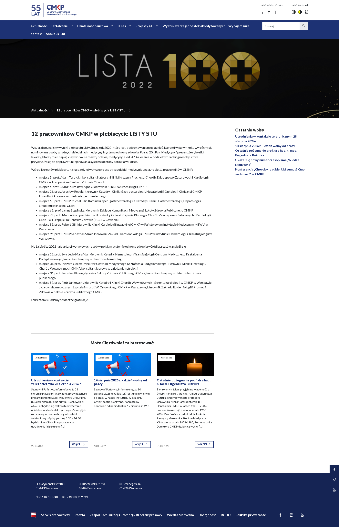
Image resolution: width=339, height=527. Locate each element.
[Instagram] (291, 515)
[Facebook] (280, 515)
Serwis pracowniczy (55, 515)
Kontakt (36, 34)
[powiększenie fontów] (263, 12)
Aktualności (38, 26)
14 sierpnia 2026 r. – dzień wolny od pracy (265, 146)
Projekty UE (144, 26)
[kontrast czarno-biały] (294, 12)
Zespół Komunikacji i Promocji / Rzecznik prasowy (126, 515)
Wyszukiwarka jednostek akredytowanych (194, 26)
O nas (122, 26)
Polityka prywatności (250, 515)
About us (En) (55, 34)
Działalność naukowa (92, 26)
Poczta (80, 515)
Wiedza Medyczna (180, 515)
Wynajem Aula (238, 26)
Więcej (77, 444)
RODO (226, 515)
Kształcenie (59, 26)
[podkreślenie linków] (306, 12)
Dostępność (207, 515)
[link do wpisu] (59, 364)
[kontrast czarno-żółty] (300, 12)
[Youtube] (302, 515)
